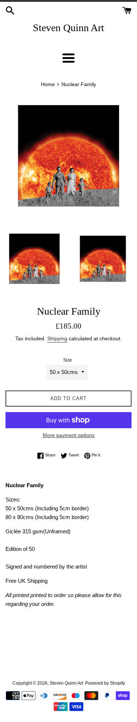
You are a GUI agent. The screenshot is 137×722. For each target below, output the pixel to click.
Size (67, 360)
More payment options (69, 435)
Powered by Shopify (105, 683)
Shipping (57, 338)
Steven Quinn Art (68, 27)
